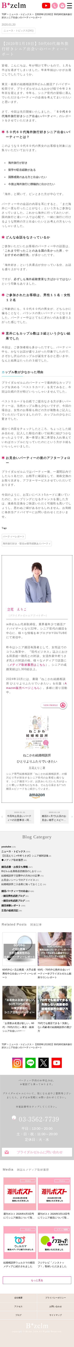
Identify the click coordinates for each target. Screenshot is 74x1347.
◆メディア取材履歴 (12, 860)
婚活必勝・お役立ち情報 (14, 866)
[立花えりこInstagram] (17, 1062)
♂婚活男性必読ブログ (13, 895)
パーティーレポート (13, 536)
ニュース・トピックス (13, 851)
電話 (55, 6)
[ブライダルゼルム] (37, 1325)
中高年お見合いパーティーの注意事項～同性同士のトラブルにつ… (19, 818)
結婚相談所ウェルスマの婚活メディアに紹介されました (19, 1264)
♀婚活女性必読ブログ (13, 900)
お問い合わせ (62, 6)
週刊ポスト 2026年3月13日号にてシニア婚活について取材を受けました (54, 1216)
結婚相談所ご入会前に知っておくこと (21, 884)
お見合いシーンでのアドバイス (18, 879)
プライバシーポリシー (55, 1298)
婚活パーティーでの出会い (15, 891)
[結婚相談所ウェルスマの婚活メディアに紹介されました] (19, 1242)
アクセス (18, 1306)
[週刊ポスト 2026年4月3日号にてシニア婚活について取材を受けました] (19, 1193)
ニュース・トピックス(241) (19, 30)
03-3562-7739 (39, 1118)
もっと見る (37, 1280)
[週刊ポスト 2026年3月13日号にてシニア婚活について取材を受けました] (54, 1193)
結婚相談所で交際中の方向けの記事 (20, 875)
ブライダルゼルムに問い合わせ (40, 1152)
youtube (6, 846)
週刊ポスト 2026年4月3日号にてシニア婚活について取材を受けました (19, 1216)
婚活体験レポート (11, 905)
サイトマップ (55, 1315)
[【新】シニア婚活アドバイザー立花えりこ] (56, 1062)
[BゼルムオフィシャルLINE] (30, 1062)
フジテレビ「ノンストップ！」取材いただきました (52, 1264)
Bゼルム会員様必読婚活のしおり (19, 871)
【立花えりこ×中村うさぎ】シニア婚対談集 (25, 855)
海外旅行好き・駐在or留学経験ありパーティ (27, 543)
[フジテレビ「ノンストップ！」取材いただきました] (54, 1242)
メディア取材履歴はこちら (27, 664)
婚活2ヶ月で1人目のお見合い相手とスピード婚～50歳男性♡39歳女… (54, 818)
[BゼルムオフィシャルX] (43, 1062)
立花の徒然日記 (9, 910)
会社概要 (18, 1298)
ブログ (18, 1315)
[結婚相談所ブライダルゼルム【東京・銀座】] (14, 5)
